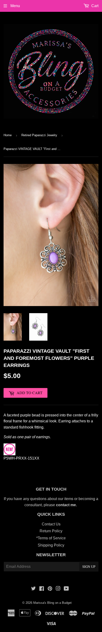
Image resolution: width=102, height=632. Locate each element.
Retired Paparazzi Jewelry (39, 135)
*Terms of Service (51, 538)
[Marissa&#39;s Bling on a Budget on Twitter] (33, 589)
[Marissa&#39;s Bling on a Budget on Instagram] (58, 589)
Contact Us (51, 524)
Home (8, 135)
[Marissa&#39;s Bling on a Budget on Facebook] (41, 589)
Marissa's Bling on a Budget (52, 603)
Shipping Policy (51, 545)
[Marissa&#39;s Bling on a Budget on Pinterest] (49, 589)
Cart (94, 6)
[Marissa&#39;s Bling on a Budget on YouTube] (66, 589)
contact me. (67, 505)
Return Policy (51, 531)
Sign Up (88, 566)
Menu (14, 6)
